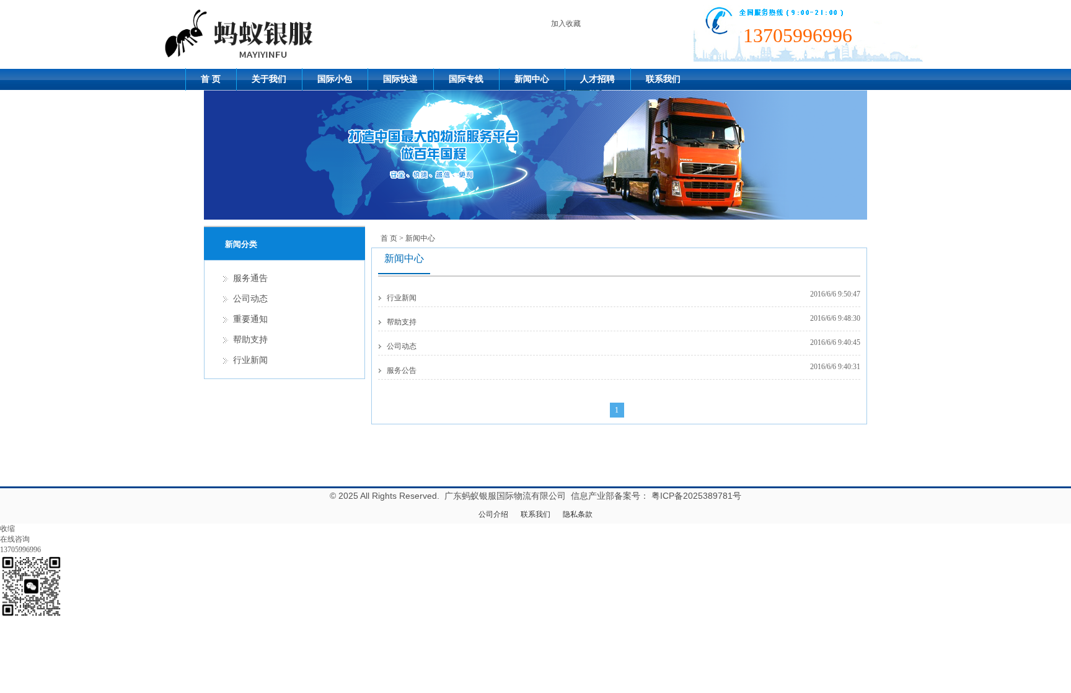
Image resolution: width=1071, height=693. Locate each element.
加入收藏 (566, 23)
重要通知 (250, 319)
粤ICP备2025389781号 (696, 496)
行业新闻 (401, 297)
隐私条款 (578, 514)
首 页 (211, 79)
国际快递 (400, 79)
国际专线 (466, 79)
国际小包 (334, 79)
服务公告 (401, 370)
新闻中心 (531, 79)
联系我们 (663, 79)
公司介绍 (493, 514)
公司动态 (401, 346)
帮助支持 (401, 322)
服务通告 (250, 278)
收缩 (7, 528)
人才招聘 (597, 79)
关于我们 (269, 79)
